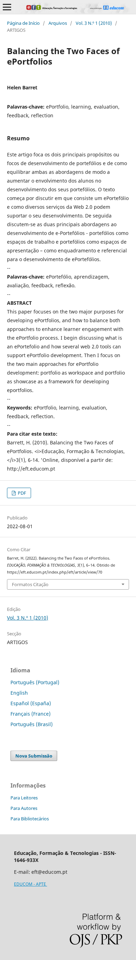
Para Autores (23, 808)
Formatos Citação (30, 584)
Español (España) (30, 703)
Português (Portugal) (34, 682)
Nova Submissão (33, 756)
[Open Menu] (7, 7)
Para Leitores (24, 798)
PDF (21, 493)
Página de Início (23, 23)
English (19, 692)
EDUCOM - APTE (30, 884)
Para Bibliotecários (29, 818)
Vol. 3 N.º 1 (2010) (94, 23)
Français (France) (30, 713)
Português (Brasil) (31, 724)
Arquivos (57, 23)
